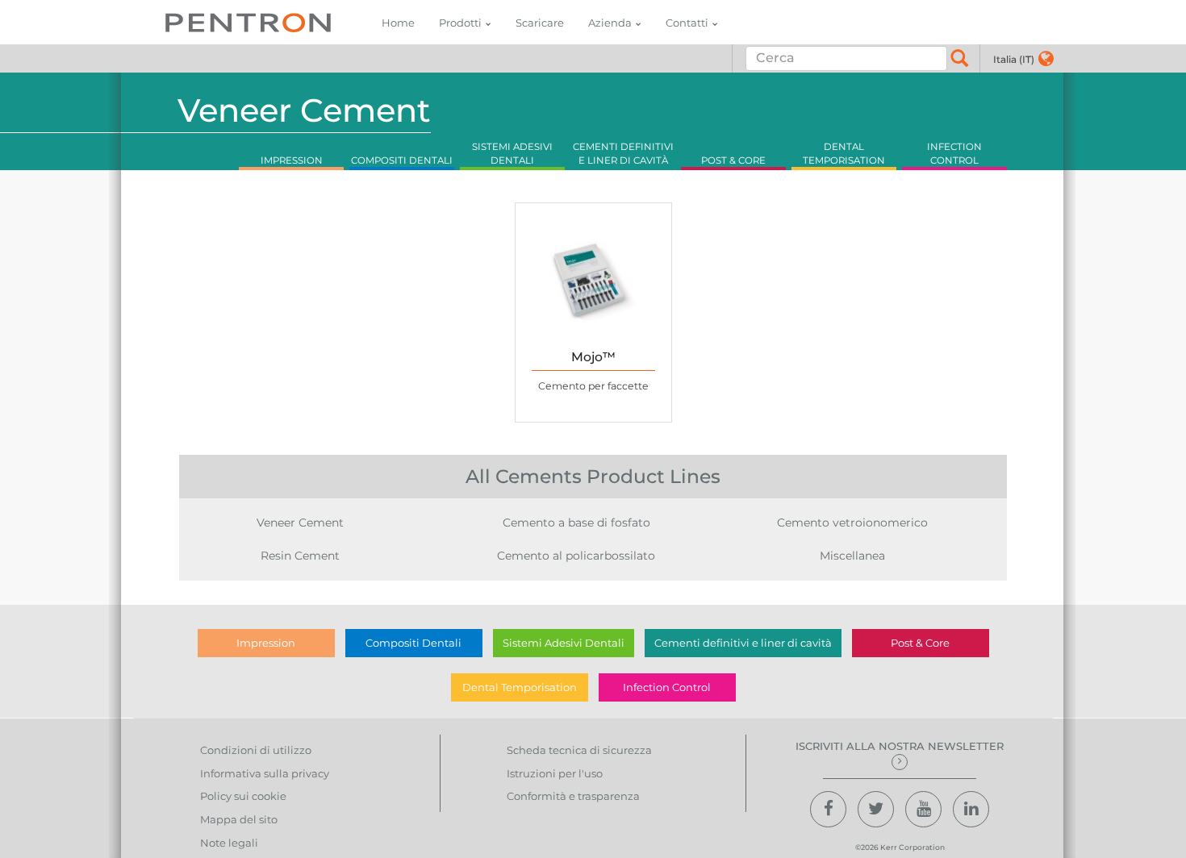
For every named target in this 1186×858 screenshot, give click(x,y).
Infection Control (667, 687)
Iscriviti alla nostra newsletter (900, 745)
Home (398, 22)
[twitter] (876, 809)
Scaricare (540, 22)
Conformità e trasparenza (573, 795)
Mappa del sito (239, 819)
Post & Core (920, 642)
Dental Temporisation (519, 687)
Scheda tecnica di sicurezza (579, 749)
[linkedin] (971, 809)
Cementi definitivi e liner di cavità (743, 642)
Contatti (687, 22)
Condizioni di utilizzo (255, 749)
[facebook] (828, 809)
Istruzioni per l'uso (555, 773)
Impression (265, 642)
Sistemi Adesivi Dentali (563, 642)
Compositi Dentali (413, 642)
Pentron (248, 22)
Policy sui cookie (243, 795)
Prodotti (460, 22)
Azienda (610, 22)
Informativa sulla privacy (264, 773)
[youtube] (923, 809)
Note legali (229, 842)
